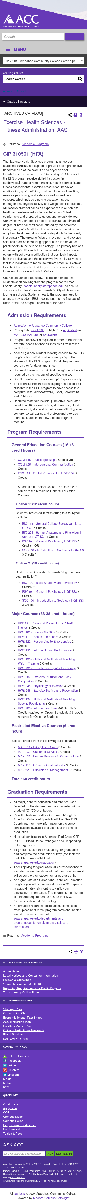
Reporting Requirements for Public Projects (32, 988)
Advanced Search (15, 91)
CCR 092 (37, 330)
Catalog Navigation (19, 101)
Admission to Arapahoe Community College (43, 325)
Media (7, 1078)
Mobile (7, 1083)
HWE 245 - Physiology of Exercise (40, 686)
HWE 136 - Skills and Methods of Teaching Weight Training (46, 661)
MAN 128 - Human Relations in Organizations (48, 756)
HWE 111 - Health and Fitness (38, 637)
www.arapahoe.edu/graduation (34, 862)
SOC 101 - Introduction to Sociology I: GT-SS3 (53, 550)
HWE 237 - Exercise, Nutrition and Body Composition (44, 679)
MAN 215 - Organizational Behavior (41, 765)
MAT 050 (20, 334)
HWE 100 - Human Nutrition (36, 632)
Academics (10, 1104)
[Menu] (7, 49)
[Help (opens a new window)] (81, 115)
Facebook (14, 1060)
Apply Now (10, 1108)
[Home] (21, 20)
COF (6, 1112)
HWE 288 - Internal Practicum (38, 708)
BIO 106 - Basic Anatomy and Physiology (49, 582)
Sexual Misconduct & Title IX (22, 984)
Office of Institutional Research (23, 1030)
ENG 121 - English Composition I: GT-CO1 (46, 473)
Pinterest (13, 1070)
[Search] (80, 79)
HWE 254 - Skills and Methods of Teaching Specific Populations (46, 701)
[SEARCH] (74, 36)
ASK (50, 1153)
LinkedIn (13, 1074)
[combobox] (43, 60)
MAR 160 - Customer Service (37, 751)
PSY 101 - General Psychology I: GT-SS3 (49, 541)
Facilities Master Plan (17, 1026)
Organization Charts (16, 1013)
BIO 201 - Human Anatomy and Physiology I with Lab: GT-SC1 (51, 534)
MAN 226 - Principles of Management (43, 770)
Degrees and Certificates (19, 1125)
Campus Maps (13, 1116)
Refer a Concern (18, 1056)
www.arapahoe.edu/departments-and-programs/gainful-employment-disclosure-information (41, 922)
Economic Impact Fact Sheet (22, 1017)
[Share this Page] (70, 115)
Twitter (11, 1065)
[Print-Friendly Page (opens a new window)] (75, 115)
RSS (6, 1087)
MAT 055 (33, 334)
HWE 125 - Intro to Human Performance (45, 650)
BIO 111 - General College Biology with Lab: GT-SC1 (51, 525)
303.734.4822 (75, 1171)
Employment (11, 1129)
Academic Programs (35, 144)
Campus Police (13, 1121)
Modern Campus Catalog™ (51, 1198)
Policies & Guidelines (17, 979)
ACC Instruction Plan (17, 1021)
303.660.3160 (18, 1177)
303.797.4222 (17, 1167)
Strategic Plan (12, 1009)
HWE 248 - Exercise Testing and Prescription (48, 690)
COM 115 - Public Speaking (36, 460)
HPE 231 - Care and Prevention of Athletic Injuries (46, 625)
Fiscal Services (13, 1034)
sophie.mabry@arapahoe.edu (44, 286)
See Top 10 (64, 1153)
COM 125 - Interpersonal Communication (45, 464)
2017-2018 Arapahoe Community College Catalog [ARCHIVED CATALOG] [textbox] (44, 61)
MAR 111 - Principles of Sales (38, 747)
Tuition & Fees (12, 1133)
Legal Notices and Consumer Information (30, 975)
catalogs (19, 1193)
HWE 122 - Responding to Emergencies (44, 641)
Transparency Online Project (22, 992)
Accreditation (11, 971)
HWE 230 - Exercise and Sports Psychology (47, 668)
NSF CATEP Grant (15, 1038)
